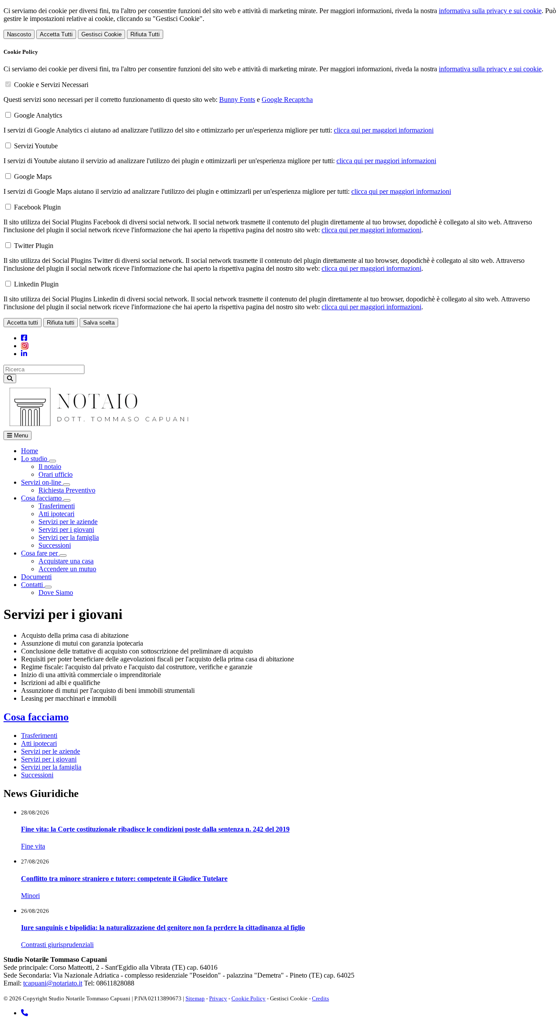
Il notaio (49, 466)
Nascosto (19, 34)
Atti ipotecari (56, 513)
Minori (30, 895)
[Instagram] (24, 345)
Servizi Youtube (36, 146)
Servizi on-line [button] (42, 482)
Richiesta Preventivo (66, 490)
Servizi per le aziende (68, 521)
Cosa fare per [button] (40, 553)
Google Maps (33, 176)
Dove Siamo (55, 592)
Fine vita (33, 846)
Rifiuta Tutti (145, 34)
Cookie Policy (248, 998)
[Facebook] (24, 338)
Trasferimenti (56, 506)
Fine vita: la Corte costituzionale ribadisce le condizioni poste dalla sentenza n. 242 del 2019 (155, 829)
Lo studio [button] (35, 458)
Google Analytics (38, 115)
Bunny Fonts (237, 99)
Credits (320, 998)
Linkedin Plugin (36, 284)
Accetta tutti (22, 322)
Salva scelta (99, 322)
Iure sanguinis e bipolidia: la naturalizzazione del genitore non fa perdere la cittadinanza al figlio (163, 927)
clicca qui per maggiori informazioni (384, 130)
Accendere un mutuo (67, 569)
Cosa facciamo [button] (42, 498)
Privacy (218, 998)
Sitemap (195, 998)
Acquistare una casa (66, 561)
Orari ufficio (55, 474)
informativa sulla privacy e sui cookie (490, 10)
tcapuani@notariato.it (52, 983)
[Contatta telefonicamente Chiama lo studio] (24, 1013)
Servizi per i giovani (66, 529)
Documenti (36, 576)
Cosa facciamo (36, 717)
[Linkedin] (24, 353)
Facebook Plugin (37, 207)
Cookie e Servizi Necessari (51, 84)
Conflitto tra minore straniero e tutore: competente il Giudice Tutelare (124, 878)
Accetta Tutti (56, 34)
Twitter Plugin (33, 245)
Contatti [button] (33, 584)
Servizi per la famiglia (68, 537)
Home (29, 450)
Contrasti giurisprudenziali (57, 944)
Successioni (54, 545)
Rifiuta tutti (60, 322)
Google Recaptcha (287, 99)
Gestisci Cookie (101, 34)
